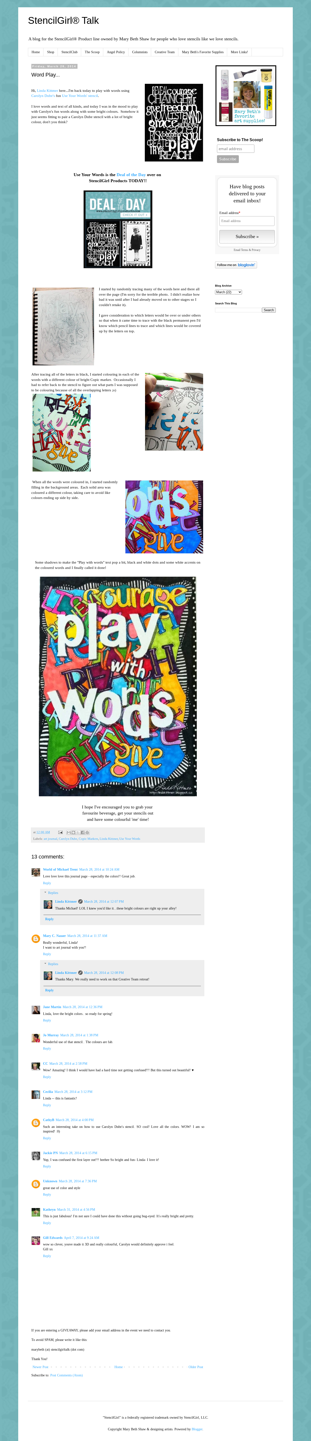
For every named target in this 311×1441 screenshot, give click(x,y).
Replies (53, 893)
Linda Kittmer (47, 90)
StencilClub (69, 52)
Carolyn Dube (68, 839)
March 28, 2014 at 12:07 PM (104, 901)
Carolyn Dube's (43, 96)
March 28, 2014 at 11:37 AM (87, 936)
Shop (50, 52)
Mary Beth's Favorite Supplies (203, 52)
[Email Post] (60, 832)
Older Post (196, 1367)
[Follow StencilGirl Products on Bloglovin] (236, 267)
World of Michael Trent (60, 869)
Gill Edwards (52, 1238)
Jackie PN (50, 1153)
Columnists (139, 52)
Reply (47, 883)
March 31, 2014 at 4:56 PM (76, 1209)
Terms (244, 250)
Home (36, 52)
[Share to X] (78, 832)
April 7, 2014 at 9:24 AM (81, 1238)
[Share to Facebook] (82, 832)
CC (45, 1063)
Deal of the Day (131, 174)
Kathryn (49, 1209)
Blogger (197, 1429)
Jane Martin (52, 1007)
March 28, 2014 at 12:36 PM (82, 1007)
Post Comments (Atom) (66, 1375)
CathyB (48, 1120)
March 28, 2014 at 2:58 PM (68, 1063)
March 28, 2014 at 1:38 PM (79, 1035)
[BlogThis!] (73, 832)
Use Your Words (129, 839)
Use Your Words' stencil (80, 96)
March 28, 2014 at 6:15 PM (78, 1153)
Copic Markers (88, 839)
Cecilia (48, 1092)
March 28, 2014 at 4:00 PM (75, 1120)
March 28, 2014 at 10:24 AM (99, 869)
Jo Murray (51, 1035)
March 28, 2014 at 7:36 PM (78, 1181)
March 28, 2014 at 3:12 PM (73, 1092)
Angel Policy (116, 52)
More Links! (239, 52)
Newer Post (40, 1367)
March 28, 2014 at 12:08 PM (104, 973)
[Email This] (68, 832)
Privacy (256, 250)
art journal (50, 839)
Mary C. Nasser (54, 936)
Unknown (50, 1181)
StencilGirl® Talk (63, 20)
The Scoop (92, 52)
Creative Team (165, 52)
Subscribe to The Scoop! (240, 140)
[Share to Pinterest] (87, 832)
